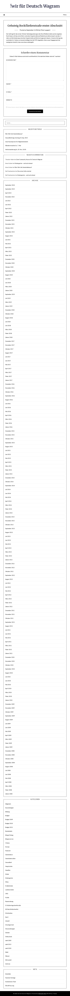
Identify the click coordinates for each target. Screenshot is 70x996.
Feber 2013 (8, 556)
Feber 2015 (8, 470)
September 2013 (10, 528)
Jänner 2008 (8, 794)
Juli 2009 (7, 723)
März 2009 (8, 739)
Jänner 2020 (8, 290)
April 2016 (8, 415)
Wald (6, 952)
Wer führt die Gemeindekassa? (14, 134)
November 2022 (10, 197)
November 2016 (10, 388)
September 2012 (10, 575)
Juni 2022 (8, 204)
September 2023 (10, 189)
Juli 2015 (7, 450)
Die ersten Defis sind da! (24, 171)
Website (9, 100)
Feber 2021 (8, 255)
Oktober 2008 (9, 758)
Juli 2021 (7, 239)
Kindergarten (9, 878)
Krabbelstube (9, 886)
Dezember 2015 (9, 431)
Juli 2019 (7, 298)
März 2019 (8, 302)
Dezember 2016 (9, 384)
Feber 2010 (8, 696)
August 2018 (9, 318)
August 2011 (9, 626)
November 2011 (10, 614)
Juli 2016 (7, 403)
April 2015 (8, 462)
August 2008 (9, 766)
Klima (6, 882)
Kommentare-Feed (10, 981)
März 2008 (8, 786)
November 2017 (10, 345)
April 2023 (8, 193)
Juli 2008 (7, 770)
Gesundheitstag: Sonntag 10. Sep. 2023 (16, 138)
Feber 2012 (8, 602)
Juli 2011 (7, 630)
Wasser (7, 956)
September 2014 (10, 485)
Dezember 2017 (9, 341)
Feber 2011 (8, 649)
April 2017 (8, 368)
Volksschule (8, 936)
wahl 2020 (8, 948)
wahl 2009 (8, 940)
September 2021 (10, 232)
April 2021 (8, 247)
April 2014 (8, 501)
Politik (7, 897)
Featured (7, 850)
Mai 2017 (8, 364)
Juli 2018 (7, 321)
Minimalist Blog (42, 993)
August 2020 (9, 275)
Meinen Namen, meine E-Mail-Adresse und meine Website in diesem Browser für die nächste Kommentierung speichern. (36, 107)
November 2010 (10, 661)
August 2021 (9, 236)
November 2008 (10, 755)
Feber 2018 (8, 333)
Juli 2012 (7, 583)
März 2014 (8, 505)
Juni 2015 (8, 454)
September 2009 (10, 716)
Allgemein (8, 804)
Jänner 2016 (8, 427)
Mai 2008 (8, 778)
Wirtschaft (8, 960)
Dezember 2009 (9, 704)
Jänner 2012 (8, 606)
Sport (6, 917)
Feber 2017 (8, 376)
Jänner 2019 (8, 306)
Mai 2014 (8, 497)
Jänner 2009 (8, 747)
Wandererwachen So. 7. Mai (13, 145)
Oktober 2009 (9, 712)
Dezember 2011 (9, 610)
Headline (7, 870)
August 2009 (9, 719)
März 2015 (8, 466)
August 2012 (9, 579)
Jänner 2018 (8, 337)
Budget (7, 815)
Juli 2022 (7, 200)
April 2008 (8, 782)
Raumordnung (9, 901)
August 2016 (9, 400)
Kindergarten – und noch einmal (23, 163)
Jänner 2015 (8, 474)
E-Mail (9, 92)
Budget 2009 (9, 819)
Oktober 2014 (9, 481)
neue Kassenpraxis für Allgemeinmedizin (16, 141)
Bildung (7, 811)
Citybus (7, 843)
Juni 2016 (8, 407)
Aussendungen (9, 808)
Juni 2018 (8, 325)
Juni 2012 (8, 587)
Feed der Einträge (10, 978)
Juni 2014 (8, 493)
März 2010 (8, 692)
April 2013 (8, 548)
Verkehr (7, 932)
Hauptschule (8, 866)
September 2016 (10, 396)
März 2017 (8, 372)
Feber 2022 (8, 212)
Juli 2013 (7, 536)
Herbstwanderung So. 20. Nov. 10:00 (15, 149)
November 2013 (10, 520)
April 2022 (8, 208)
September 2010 (10, 669)
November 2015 (10, 435)
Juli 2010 (7, 677)
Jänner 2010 (8, 700)
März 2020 (8, 286)
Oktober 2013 (9, 524)
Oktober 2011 (9, 618)
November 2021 (10, 224)
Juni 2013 (8, 540)
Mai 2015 (8, 458)
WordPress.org (9, 985)
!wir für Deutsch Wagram (35, 6)
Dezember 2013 (9, 517)
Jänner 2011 (8, 653)
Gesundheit (8, 862)
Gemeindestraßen (10, 858)
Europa (7, 847)
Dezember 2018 (9, 310)
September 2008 (10, 762)
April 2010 (8, 688)
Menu (64, 14)
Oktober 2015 (9, 438)
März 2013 (8, 552)
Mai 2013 (8, 544)
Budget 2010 (9, 823)
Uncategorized (9, 925)
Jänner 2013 (8, 559)
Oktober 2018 (9, 314)
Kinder (7, 874)
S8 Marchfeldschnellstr (11, 909)
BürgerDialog (9, 835)
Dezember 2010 (9, 657)
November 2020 (10, 263)
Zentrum (7, 964)
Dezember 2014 (9, 478)
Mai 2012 (8, 591)
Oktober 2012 (9, 571)
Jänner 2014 (8, 513)
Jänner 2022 (8, 216)
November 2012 (10, 567)
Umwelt (7, 921)
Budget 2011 (9, 827)
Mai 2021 (8, 243)
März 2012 (8, 599)
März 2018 (8, 329)
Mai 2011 (8, 637)
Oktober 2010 (9, 665)
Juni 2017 (8, 360)
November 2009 (10, 708)
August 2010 (9, 673)
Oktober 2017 (9, 349)
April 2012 (8, 595)
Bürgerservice (9, 839)
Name (8, 84)
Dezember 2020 (9, 259)
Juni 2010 (8, 680)
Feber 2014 (8, 509)
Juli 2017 (7, 357)
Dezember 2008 (9, 751)
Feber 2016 (8, 423)
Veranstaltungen (10, 929)
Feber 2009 (8, 743)
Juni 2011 (8, 634)
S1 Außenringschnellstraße (13, 905)
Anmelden (8, 974)
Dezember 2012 (9, 563)
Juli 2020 (7, 279)
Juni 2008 (8, 774)
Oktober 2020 (9, 267)
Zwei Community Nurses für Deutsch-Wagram (29, 159)
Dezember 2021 (9, 220)
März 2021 (8, 251)
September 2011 (10, 622)
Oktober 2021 (9, 228)
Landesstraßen (9, 889)
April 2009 (8, 735)
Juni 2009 (8, 727)
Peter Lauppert (45, 30)
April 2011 (8, 641)
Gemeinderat (9, 854)
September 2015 (10, 442)
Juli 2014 (7, 489)
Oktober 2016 (9, 392)
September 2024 (10, 185)
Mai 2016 (8, 411)
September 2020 (10, 271)
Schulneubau (8, 913)
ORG (6, 893)
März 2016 (8, 419)
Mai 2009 (8, 731)
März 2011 (8, 645)
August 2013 (9, 532)
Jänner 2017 (8, 380)
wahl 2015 (8, 944)
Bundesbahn (8, 831)
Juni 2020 (8, 282)
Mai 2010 (8, 684)
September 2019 (10, 294)
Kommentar (11, 60)
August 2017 (9, 353)
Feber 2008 (8, 790)
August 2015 (9, 446)
